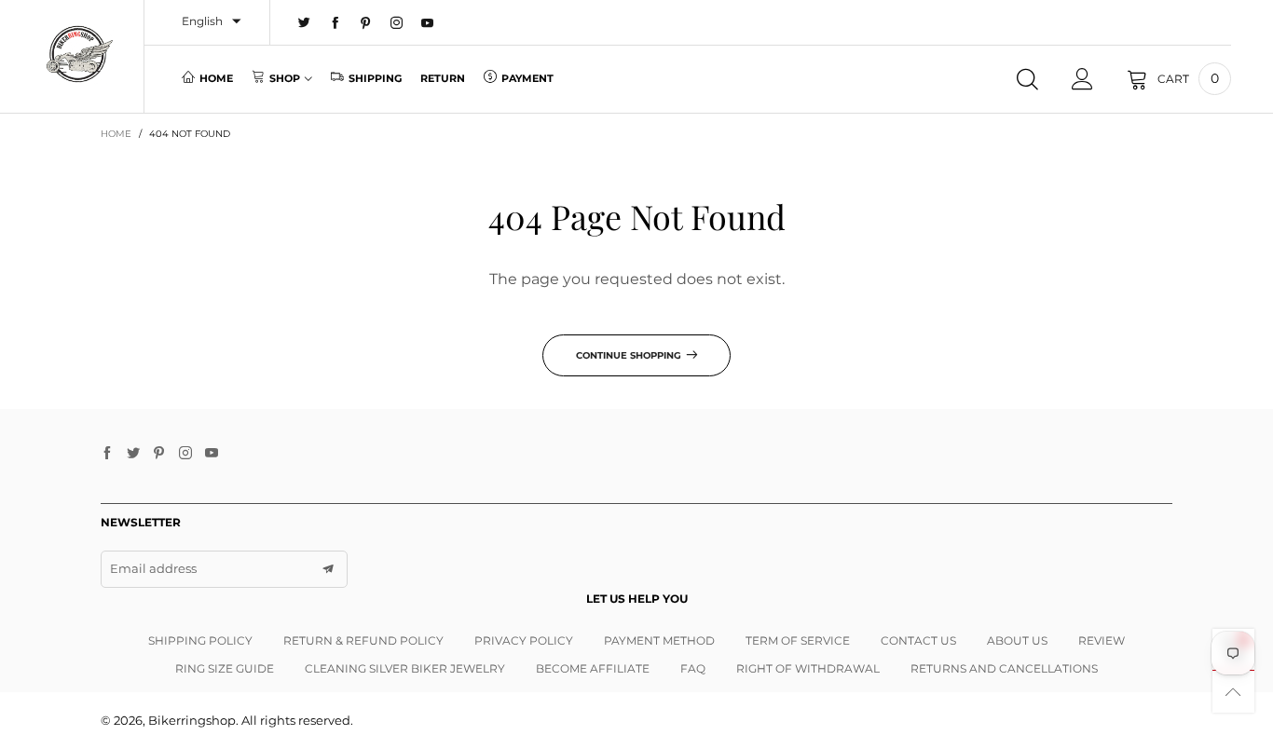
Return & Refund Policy (363, 640)
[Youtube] (427, 23)
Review (1101, 640)
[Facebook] (335, 23)
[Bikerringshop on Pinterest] (159, 454)
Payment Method (659, 640)
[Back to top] (1233, 692)
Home (216, 78)
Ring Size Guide (224, 668)
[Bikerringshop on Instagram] (185, 454)
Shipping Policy (200, 640)
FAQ (692, 668)
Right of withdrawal (808, 668)
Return (442, 78)
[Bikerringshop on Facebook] (107, 454)
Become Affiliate (593, 668)
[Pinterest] (365, 23)
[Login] (1082, 79)
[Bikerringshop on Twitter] (133, 454)
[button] (328, 569)
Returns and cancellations (1004, 668)
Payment (527, 78)
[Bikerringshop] (79, 54)
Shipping (375, 78)
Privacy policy (523, 640)
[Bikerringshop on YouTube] (211, 454)
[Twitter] (304, 23)
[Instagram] (396, 23)
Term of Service (798, 640)
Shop (284, 78)
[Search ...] (1027, 79)
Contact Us (918, 640)
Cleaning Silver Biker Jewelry (405, 668)
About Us (1017, 640)
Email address (153, 568)
